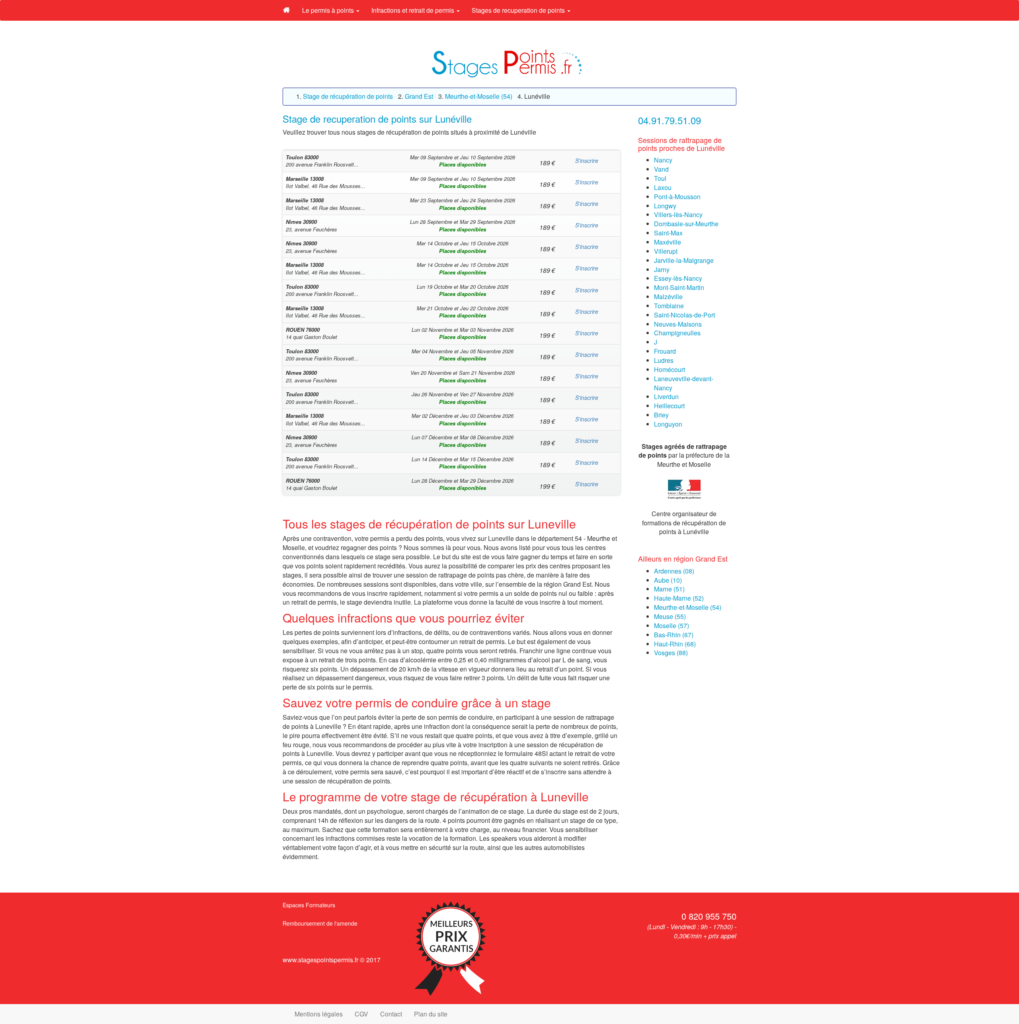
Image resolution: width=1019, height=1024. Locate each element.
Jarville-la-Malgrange (684, 260)
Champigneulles (677, 332)
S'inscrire (586, 160)
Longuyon (668, 424)
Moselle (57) (671, 625)
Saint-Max (668, 232)
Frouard (665, 351)
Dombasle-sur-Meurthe (686, 223)
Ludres (663, 360)
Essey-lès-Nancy (678, 278)
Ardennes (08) (674, 571)
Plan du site (430, 1013)
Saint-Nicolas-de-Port (684, 314)
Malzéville (668, 296)
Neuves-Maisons (678, 324)
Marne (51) (669, 588)
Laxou (663, 187)
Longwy (665, 205)
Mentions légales (319, 1013)
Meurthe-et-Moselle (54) (687, 607)
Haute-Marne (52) (679, 598)
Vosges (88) (671, 652)
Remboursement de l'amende (320, 923)
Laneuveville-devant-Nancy (683, 383)
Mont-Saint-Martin (679, 287)
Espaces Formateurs (309, 905)
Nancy (663, 159)
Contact (391, 1013)
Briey (661, 414)
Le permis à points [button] (328, 10)
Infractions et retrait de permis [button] (413, 10)
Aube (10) (668, 580)
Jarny (662, 269)
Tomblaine (669, 305)
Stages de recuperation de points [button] (519, 10)
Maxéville (667, 242)
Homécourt (669, 369)
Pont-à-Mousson (677, 196)
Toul (660, 178)
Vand (661, 169)
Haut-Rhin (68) (675, 643)
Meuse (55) (670, 616)
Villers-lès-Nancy (678, 214)
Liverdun (666, 396)
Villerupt (665, 251)
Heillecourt (669, 405)
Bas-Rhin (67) (673, 634)
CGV (361, 1013)
